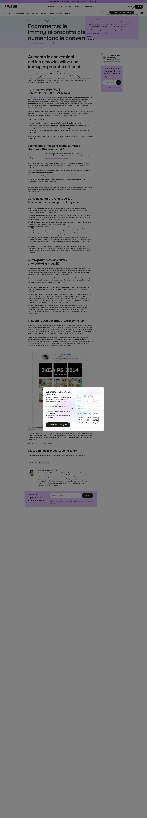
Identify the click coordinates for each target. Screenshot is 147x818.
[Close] (102, 389)
